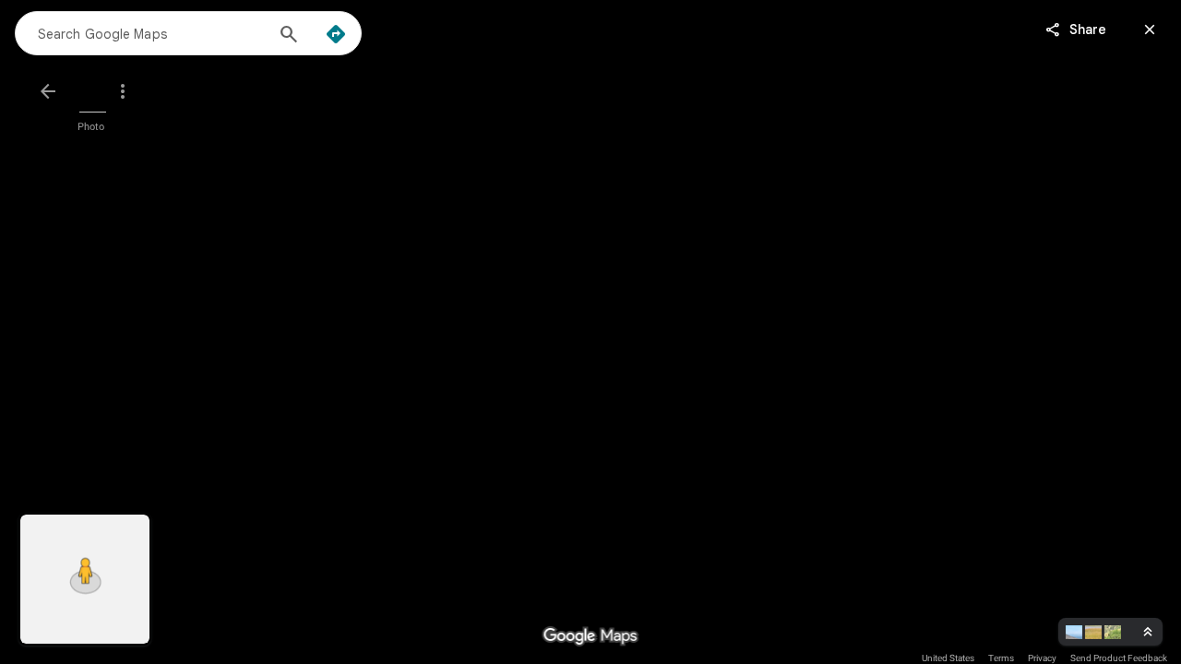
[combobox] (150, 33)
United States (948, 658)
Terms (1001, 658)
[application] (590, 332)
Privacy (1042, 658)
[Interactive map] (84, 579)
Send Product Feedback (1118, 658)
